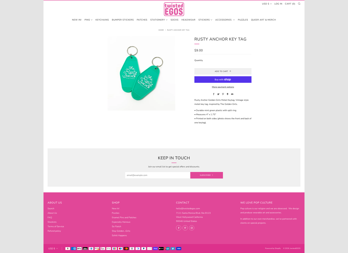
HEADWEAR (188, 19)
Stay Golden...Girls (121, 230)
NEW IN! (77, 19)
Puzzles (243, 19)
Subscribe (205, 175)
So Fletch (116, 226)
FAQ (50, 217)
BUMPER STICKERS (123, 19)
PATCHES (142, 19)
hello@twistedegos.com (188, 208)
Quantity (198, 60)
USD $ (265, 3)
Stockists (52, 222)
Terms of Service (56, 226)
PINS (87, 19)
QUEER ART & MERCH (263, 19)
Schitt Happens (119, 235)
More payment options (223, 87)
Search (51, 208)
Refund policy (54, 230)
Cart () (290, 3)
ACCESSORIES (223, 19)
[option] (141, 73)
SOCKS (174, 19)
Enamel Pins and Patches (124, 217)
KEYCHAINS (102, 19)
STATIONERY (157, 19)
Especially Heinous (121, 222)
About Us (52, 213)
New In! (115, 208)
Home (161, 30)
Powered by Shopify (273, 248)
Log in (278, 3)
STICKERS (204, 19)
